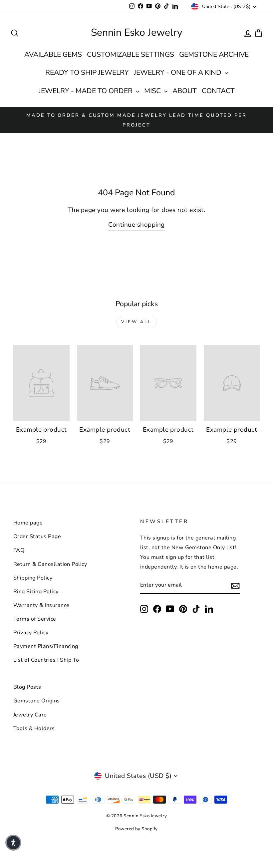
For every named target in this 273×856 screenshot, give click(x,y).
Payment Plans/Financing (45, 646)
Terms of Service (34, 619)
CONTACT (218, 90)
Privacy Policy (31, 632)
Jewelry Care (30, 714)
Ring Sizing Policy (36, 591)
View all (136, 322)
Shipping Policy (32, 578)
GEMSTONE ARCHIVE (214, 54)
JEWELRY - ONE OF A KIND (178, 72)
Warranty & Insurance (41, 605)
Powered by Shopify (136, 829)
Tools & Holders (34, 728)
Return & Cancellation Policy (50, 564)
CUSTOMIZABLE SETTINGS (130, 54)
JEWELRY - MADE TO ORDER (86, 90)
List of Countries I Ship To (46, 660)
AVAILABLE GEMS (53, 54)
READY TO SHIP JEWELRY (87, 72)
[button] (13, 843)
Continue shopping (136, 224)
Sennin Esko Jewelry (136, 32)
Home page (28, 522)
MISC (153, 90)
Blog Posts (27, 687)
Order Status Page (37, 536)
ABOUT (184, 90)
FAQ (18, 550)
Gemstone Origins (36, 700)
